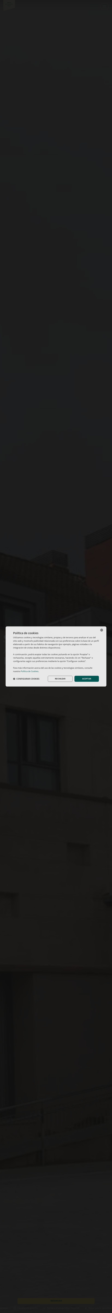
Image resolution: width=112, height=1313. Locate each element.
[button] (26, 678)
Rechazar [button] (60, 678)
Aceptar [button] (86, 678)
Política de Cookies (29, 671)
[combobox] (101, 630)
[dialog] (56, 656)
